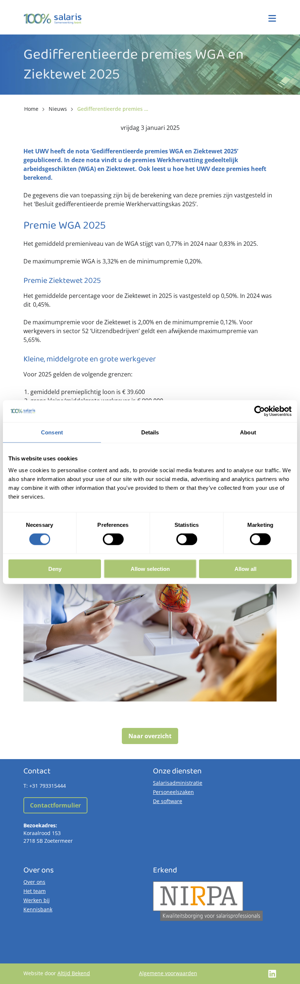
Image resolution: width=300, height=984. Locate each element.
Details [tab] (150, 432)
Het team (34, 891)
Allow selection (150, 568)
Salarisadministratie (177, 782)
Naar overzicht (150, 736)
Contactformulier (55, 805)
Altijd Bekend (73, 973)
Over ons (34, 881)
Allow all (245, 568)
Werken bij (36, 900)
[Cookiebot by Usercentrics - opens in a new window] (260, 411)
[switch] (113, 539)
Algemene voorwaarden (168, 973)
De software (167, 801)
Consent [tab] (52, 432)
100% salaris (52, 19)
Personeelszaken (173, 791)
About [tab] (248, 432)
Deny (54, 568)
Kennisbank (37, 909)
